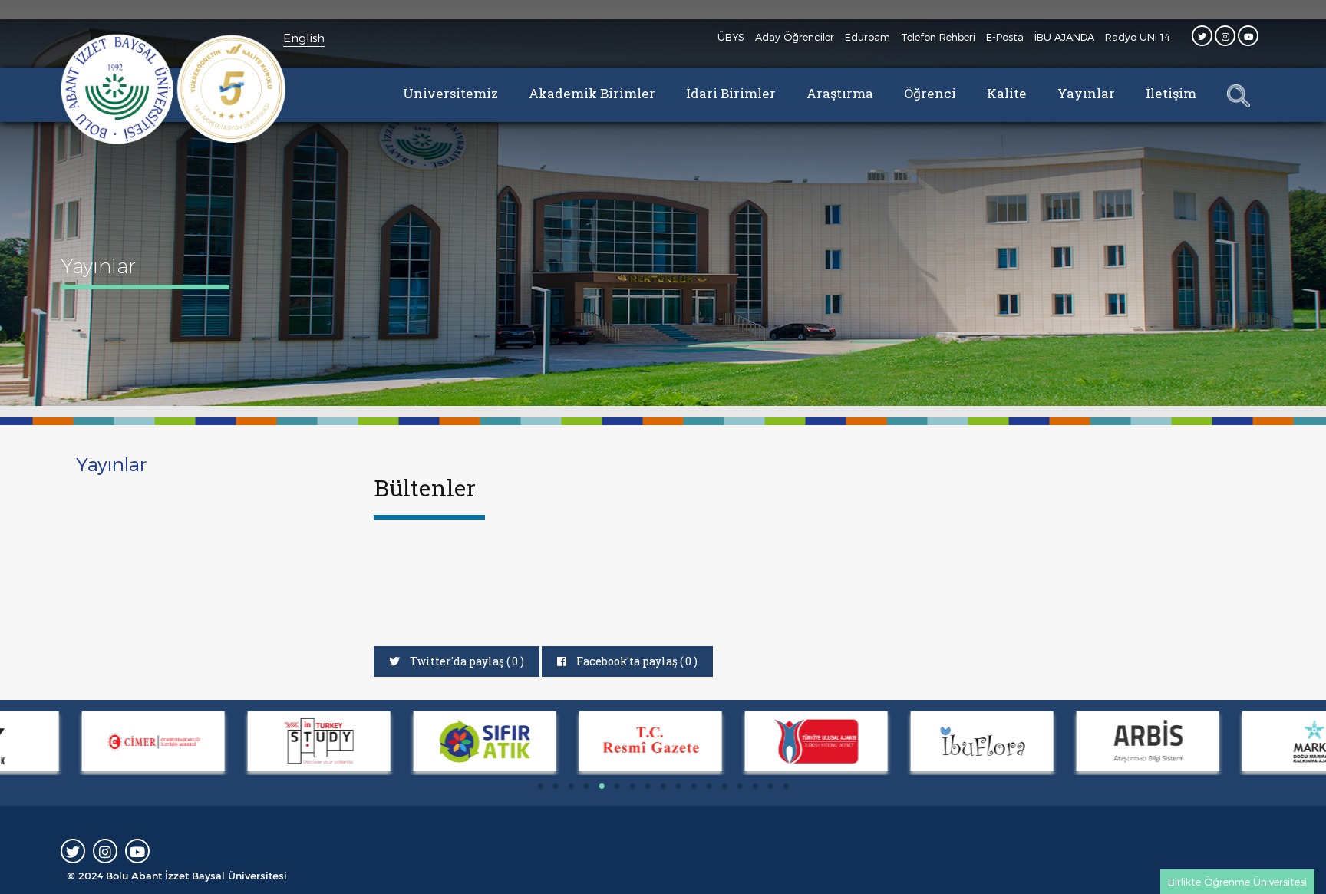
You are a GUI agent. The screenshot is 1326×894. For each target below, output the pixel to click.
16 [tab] (770, 786)
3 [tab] (571, 786)
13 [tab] (724, 786)
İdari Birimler (731, 93)
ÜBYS (730, 37)
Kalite (1007, 93)
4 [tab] (586, 786)
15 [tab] (755, 786)
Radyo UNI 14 (1138, 37)
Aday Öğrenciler (794, 37)
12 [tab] (709, 786)
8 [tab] (647, 786)
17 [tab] (785, 786)
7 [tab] (632, 786)
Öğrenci (930, 93)
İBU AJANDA (1064, 37)
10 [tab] (678, 786)
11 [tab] (693, 786)
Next (7, 743)
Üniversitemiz (450, 93)
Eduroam (867, 37)
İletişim (1171, 93)
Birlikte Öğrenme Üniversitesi (1237, 882)
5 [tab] (601, 786)
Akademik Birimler (592, 93)
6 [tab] (617, 786)
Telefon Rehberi (938, 37)
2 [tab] (555, 786)
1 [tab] (540, 786)
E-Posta (1005, 37)
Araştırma (839, 93)
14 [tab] (739, 786)
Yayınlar (1086, 93)
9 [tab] (663, 786)
